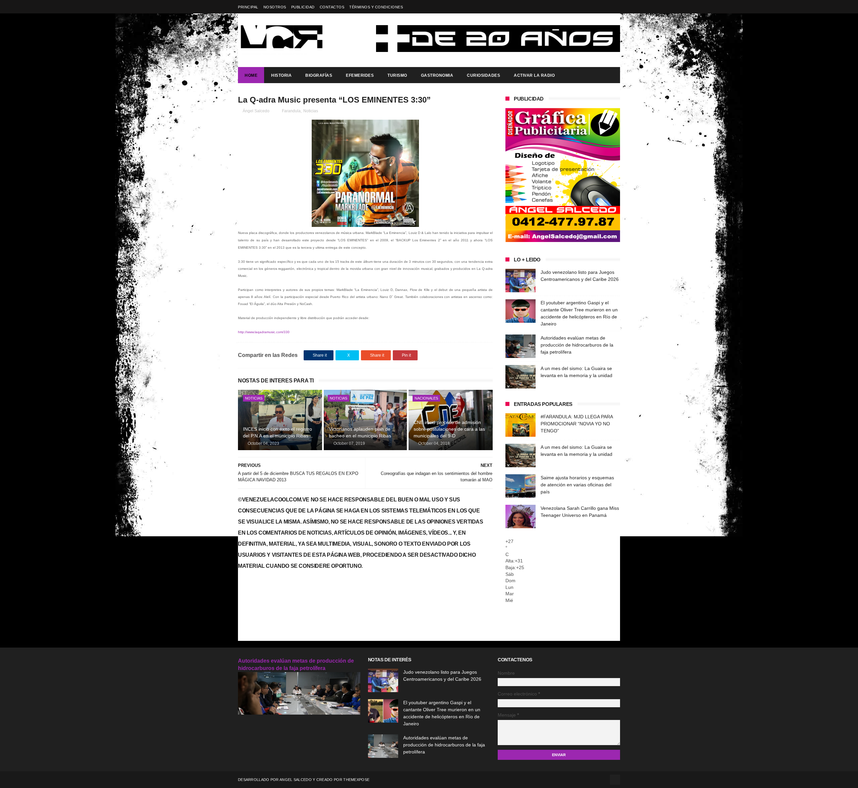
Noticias (310, 111)
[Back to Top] (615, 780)
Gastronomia (437, 75)
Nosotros (274, 7)
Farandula (291, 111)
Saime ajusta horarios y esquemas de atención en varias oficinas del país (577, 484)
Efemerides (360, 75)
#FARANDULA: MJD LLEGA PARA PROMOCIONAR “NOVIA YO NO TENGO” (577, 423)
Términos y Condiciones (376, 7)
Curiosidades (483, 75)
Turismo (397, 75)
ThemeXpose (356, 780)
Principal (248, 7)
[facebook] (616, 7)
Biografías (318, 75)
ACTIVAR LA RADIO (534, 75)
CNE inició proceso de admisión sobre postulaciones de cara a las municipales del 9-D (449, 429)
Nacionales (426, 398)
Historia (281, 75)
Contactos (332, 7)
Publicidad (303, 7)
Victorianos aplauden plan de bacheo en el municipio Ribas (360, 432)
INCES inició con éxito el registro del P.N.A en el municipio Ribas (277, 432)
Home (251, 75)
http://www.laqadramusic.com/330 (264, 332)
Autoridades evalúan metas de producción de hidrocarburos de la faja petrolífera (577, 345)
